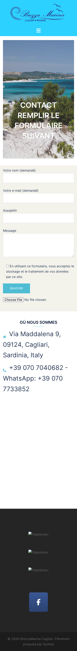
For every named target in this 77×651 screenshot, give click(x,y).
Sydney (48, 644)
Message (9, 231)
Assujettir (10, 210)
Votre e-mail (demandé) (20, 190)
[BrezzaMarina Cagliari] (38, 13)
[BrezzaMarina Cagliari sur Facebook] (38, 602)
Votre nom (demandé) (19, 170)
